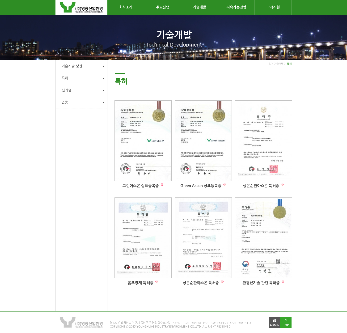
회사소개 (125, 7)
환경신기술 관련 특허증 (261, 283)
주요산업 (162, 7)
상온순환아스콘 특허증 (261, 186)
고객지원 (273, 7)
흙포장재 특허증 (141, 283)
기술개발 (199, 7)
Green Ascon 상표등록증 (201, 186)
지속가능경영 (236, 7)
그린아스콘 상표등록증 (141, 186)
